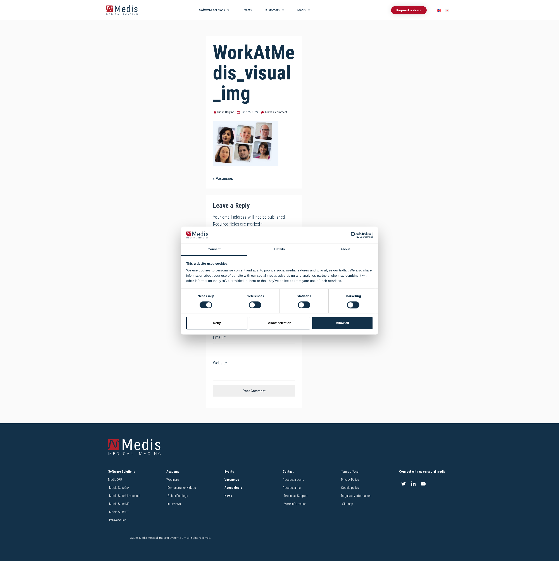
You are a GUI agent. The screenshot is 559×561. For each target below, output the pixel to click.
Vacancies (224, 178)
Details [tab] (279, 249)
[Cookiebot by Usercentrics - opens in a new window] (354, 235)
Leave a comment (276, 112)
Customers (272, 10)
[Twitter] (403, 483)
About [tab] (345, 249)
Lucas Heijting (225, 112)
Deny (217, 323)
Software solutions (212, 10)
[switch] (255, 304)
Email (219, 337)
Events (247, 10)
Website (220, 362)
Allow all (342, 323)
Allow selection (279, 323)
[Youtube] (423, 483)
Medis (301, 10)
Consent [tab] (214, 249)
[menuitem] (439, 10)
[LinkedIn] (413, 483)
